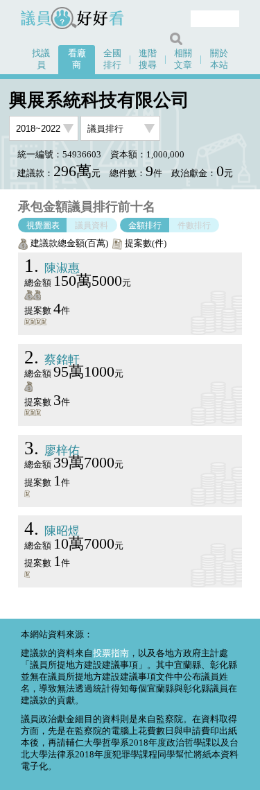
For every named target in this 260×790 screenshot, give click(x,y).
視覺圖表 (43, 225)
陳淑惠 (52, 268)
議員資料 (91, 225)
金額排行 (145, 225)
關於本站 (219, 59)
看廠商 (77, 59)
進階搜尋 (148, 59)
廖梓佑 (52, 450)
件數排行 (194, 225)
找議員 (41, 59)
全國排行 (112, 59)
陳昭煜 (52, 531)
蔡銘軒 (52, 359)
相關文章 (183, 59)
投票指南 (111, 653)
